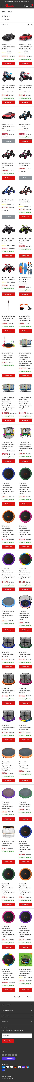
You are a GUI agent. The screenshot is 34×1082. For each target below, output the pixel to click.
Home (3, 11)
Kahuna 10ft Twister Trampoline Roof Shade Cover (8, 843)
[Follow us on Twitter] (6, 1055)
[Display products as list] (31, 24)
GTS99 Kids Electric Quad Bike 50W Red (8, 279)
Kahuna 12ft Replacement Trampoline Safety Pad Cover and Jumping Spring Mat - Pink (8, 932)
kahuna (10, 11)
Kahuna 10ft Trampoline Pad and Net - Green (25, 654)
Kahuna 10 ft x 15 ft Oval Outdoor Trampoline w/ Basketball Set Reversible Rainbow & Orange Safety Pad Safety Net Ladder (8, 404)
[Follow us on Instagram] (9, 1055)
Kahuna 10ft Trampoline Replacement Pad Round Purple (7, 805)
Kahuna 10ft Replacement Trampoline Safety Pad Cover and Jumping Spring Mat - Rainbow (25, 574)
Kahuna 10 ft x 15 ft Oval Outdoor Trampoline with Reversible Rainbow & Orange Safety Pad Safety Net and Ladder (25, 404)
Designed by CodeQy (7, 1078)
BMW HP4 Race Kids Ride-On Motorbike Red (25, 87)
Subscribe (7, 1041)
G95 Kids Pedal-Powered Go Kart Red (24, 202)
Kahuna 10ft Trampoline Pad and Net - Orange (8, 691)
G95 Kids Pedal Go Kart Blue (8, 201)
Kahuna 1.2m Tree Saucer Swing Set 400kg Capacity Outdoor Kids (7, 356)
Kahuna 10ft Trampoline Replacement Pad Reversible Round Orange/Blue (7, 766)
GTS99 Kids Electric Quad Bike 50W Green (25, 241)
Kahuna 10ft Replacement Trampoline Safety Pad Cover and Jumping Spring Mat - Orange (8, 531)
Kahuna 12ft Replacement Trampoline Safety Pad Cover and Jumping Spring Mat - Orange (25, 889)
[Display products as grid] (28, 24)
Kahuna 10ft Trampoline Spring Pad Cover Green (24, 804)
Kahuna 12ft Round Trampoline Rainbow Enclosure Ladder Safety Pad (25, 972)
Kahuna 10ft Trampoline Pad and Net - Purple (8, 727)
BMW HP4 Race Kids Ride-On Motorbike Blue (8, 87)
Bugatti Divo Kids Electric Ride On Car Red (8, 126)
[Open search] (24, 6)
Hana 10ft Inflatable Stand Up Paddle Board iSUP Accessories (25, 281)
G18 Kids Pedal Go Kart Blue (24, 125)
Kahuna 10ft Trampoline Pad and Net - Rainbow (25, 727)
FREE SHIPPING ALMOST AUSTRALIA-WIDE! (17, 1)
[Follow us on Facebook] (3, 1055)
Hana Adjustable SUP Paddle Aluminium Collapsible (8, 318)
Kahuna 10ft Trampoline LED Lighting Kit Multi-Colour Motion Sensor (24, 615)
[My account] (27, 6)
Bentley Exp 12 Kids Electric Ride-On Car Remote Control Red (25, 47)
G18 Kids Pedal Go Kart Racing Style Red (7, 165)
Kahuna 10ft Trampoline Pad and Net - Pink (25, 691)
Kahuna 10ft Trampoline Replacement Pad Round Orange (24, 765)
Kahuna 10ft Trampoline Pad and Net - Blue (8, 654)
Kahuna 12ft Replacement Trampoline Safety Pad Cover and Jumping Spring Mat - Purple (25, 932)
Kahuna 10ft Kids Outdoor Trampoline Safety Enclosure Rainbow (8, 445)
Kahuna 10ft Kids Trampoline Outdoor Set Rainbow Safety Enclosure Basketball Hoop (25, 446)
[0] (31, 6)
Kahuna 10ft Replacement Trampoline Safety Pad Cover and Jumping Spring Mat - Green (25, 488)
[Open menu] (2, 5)
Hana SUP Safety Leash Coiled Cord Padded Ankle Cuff (25, 318)
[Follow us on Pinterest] (13, 1055)
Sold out (8, 141)
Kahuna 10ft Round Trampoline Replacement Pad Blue (8, 614)
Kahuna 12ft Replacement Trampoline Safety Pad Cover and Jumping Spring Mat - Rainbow (8, 974)
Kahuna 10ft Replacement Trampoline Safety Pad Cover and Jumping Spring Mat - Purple (8, 574)
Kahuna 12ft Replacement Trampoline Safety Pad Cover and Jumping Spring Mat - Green (8, 889)
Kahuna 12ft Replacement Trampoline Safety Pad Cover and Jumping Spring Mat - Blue (25, 846)
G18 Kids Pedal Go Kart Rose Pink (24, 164)
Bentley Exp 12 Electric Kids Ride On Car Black (8, 47)
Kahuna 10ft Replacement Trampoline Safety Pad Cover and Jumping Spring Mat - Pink (25, 531)
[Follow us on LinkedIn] (16, 1055)
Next (28, 997)
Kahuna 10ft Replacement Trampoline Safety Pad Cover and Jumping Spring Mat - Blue (8, 488)
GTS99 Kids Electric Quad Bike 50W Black (8, 241)
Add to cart (8, 63)
